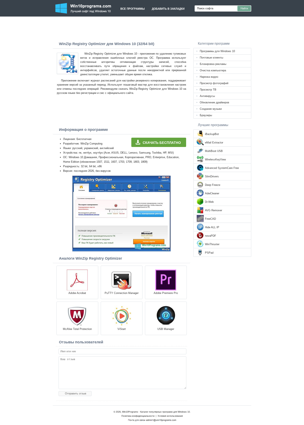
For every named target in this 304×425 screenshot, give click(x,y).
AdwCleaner (212, 193)
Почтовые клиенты (211, 57)
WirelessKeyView (215, 159)
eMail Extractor (214, 142)
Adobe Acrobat (77, 293)
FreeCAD (210, 218)
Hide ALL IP (212, 227)
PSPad (209, 252)
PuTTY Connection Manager (122, 293)
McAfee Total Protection (77, 329)
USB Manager (165, 329)
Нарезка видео (209, 76)
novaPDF (210, 235)
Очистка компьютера (213, 70)
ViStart (121, 329)
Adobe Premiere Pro (166, 293)
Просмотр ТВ (208, 89)
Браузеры (206, 115)
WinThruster (212, 244)
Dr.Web (209, 201)
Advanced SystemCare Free (222, 168)
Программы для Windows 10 (217, 51)
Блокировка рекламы (213, 64)
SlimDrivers (212, 176)
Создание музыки (211, 108)
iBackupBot (212, 134)
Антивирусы (207, 96)
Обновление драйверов (214, 102)
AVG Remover (213, 210)
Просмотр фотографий (214, 83)
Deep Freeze (212, 184)
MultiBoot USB (214, 151)
